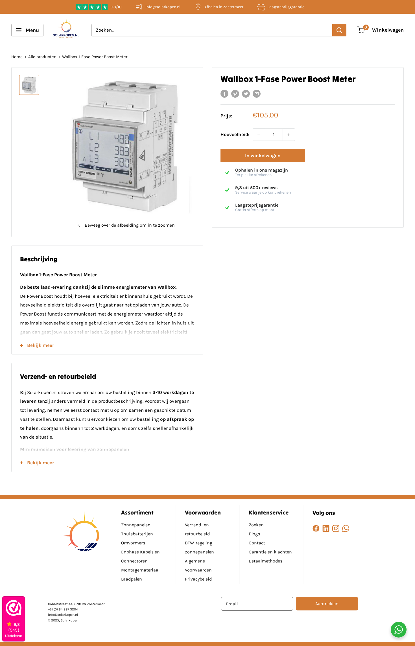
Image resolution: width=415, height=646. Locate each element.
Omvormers (133, 543)
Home (17, 56)
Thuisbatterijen (137, 533)
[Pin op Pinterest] (235, 93)
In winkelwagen (263, 156)
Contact (257, 543)
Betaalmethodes (265, 561)
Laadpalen (131, 579)
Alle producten (42, 56)
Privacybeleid (198, 579)
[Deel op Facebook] (224, 93)
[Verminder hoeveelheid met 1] (259, 135)
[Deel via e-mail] (257, 93)
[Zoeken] (339, 30)
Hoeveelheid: (234, 134)
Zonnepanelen (135, 524)
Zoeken (256, 524)
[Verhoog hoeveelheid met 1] (289, 135)
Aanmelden (326, 603)
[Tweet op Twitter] (246, 93)
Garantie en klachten (270, 552)
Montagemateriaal (140, 570)
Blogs (254, 533)
